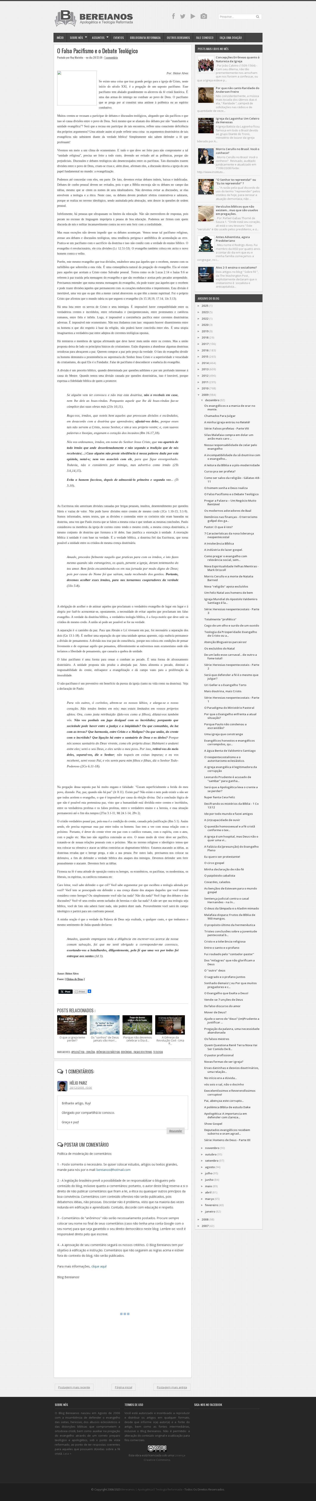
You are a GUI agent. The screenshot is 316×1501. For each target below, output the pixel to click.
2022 (205, 318)
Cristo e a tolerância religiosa (224, 941)
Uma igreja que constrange (223, 734)
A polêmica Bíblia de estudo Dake (227, 1107)
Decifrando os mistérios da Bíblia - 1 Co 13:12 (231, 805)
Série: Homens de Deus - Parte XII (227, 1140)
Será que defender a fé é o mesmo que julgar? (231, 676)
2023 (205, 312)
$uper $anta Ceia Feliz (219, 797)
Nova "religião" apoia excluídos (226, 586)
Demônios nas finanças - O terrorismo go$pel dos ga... (230, 518)
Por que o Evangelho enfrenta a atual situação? (230, 716)
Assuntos (98, 37)
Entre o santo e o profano (221, 948)
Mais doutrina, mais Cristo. (223, 691)
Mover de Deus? (215, 1012)
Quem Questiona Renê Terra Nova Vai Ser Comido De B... (230, 1047)
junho (209, 1180)
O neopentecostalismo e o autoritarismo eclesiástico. (224, 759)
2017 (205, 344)
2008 (205, 1219)
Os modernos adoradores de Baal (227, 511)
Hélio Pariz (78, 1083)
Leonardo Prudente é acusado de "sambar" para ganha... (227, 779)
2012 (205, 376)
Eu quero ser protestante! (222, 857)
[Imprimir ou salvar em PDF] (80, 992)
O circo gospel (214, 863)
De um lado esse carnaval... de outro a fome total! (230, 656)
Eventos (119, 37)
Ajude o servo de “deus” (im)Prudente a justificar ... (231, 1020)
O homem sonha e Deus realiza (226, 488)
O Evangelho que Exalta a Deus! (226, 993)
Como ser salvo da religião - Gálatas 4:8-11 (232, 479)
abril (208, 1192)
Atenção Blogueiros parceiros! (225, 642)
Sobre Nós (76, 37)
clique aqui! (99, 1266)
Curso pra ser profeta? (220, 471)
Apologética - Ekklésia (83, 1052)
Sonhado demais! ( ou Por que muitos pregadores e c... (230, 985)
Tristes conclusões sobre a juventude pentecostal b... (230, 933)
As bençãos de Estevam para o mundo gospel (230, 890)
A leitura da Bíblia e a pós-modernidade (232, 465)
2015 (205, 356)
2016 (205, 350)
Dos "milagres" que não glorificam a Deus (229, 962)
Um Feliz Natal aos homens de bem (228, 593)
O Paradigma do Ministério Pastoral (229, 708)
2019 (205, 331)
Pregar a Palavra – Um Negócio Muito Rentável (230, 502)
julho (208, 1173)
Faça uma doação (231, 37)
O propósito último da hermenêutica (229, 925)
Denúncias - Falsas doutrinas (136, 1052)
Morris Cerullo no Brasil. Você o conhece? (237, 151)
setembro (211, 1161)
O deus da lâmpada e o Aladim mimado (231, 908)
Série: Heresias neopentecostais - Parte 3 (231, 611)
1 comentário (111, 57)
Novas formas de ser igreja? (223, 1062)
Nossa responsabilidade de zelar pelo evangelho (230, 447)
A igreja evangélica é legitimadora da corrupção (230, 769)
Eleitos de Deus (74, 979)
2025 (205, 306)
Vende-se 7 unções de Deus (223, 1000)
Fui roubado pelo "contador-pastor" (229, 954)
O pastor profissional (219, 1055)
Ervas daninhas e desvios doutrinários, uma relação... (231, 1069)
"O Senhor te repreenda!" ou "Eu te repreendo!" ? (236, 181)
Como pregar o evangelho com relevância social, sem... (225, 558)
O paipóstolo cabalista (219, 875)
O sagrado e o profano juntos (224, 977)
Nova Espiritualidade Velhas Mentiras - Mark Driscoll (231, 568)
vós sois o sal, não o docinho (224, 1084)
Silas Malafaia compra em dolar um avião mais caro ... (228, 436)
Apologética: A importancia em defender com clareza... (225, 1115)
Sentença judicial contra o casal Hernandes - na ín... (226, 900)
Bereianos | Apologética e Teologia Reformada (151, 1489)
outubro (210, 1154)
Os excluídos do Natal (219, 648)
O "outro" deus (214, 970)
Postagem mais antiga (172, 1387)
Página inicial (123, 1387)
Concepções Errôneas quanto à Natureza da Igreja (237, 59)
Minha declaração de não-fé (224, 869)
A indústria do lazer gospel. (223, 550)
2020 (205, 325)
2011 (205, 382)
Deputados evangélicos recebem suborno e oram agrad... (227, 1131)
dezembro (212, 400)
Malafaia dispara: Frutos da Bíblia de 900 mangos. (229, 916)
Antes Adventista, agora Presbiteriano (233, 239)
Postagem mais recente (74, 1387)
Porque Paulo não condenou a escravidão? (225, 726)
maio (208, 1186)
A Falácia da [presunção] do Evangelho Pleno (231, 848)
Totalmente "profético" (220, 619)
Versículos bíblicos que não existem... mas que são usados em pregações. (237, 210)
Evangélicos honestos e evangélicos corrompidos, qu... (229, 742)
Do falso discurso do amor (222, 1006)
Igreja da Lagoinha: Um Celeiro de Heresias (237, 120)
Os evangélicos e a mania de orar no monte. (229, 407)
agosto (210, 1167)
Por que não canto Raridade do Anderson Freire (237, 90)
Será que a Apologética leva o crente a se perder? (231, 789)
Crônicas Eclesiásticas (108, 1052)
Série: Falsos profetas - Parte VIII (226, 428)
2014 (205, 363)
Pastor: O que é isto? (218, 527)
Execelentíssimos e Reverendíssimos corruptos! (229, 1092)
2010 (205, 388)
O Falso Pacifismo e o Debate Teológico (97, 50)
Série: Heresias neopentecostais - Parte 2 (231, 666)
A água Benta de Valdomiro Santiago (230, 751)
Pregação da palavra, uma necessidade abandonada (231, 1030)
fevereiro (211, 1205)
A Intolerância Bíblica (219, 543)
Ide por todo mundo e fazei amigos (228, 814)
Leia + (67, 1453)
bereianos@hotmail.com (113, 1170)
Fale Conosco (204, 37)
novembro (212, 1148)
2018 (205, 337)
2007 (205, 1226)
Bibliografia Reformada (145, 37)
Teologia (158, 1052)
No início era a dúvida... (220, 1078)
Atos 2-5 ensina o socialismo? (236, 267)
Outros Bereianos (178, 37)
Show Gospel (213, 1124)
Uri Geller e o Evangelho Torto (225, 685)
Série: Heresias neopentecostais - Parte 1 (231, 699)
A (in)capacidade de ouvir (222, 820)
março (209, 1199)
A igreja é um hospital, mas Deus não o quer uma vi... (231, 838)
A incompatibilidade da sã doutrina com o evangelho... (232, 457)
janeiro (210, 1211)
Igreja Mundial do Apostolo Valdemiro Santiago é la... (230, 601)
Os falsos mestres (216, 1039)
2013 (205, 369)
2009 (205, 395)
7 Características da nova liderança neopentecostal (229, 535)
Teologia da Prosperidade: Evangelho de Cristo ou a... (230, 633)
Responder (175, 1131)
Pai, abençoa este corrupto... (224, 1101)
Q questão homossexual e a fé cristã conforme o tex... (229, 828)
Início (60, 37)
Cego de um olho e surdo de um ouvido (231, 625)
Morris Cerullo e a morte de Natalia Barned (228, 578)
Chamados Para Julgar (220, 416)
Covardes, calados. (217, 882)
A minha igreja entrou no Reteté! (227, 422)
